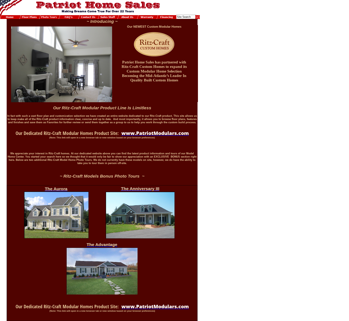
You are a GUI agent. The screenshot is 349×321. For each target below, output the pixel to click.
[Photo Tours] (49, 17)
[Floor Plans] (29, 17)
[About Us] (127, 17)
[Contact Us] (88, 17)
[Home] (10, 17)
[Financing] (166, 17)
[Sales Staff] (108, 17)
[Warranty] (147, 17)
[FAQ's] (68, 17)
